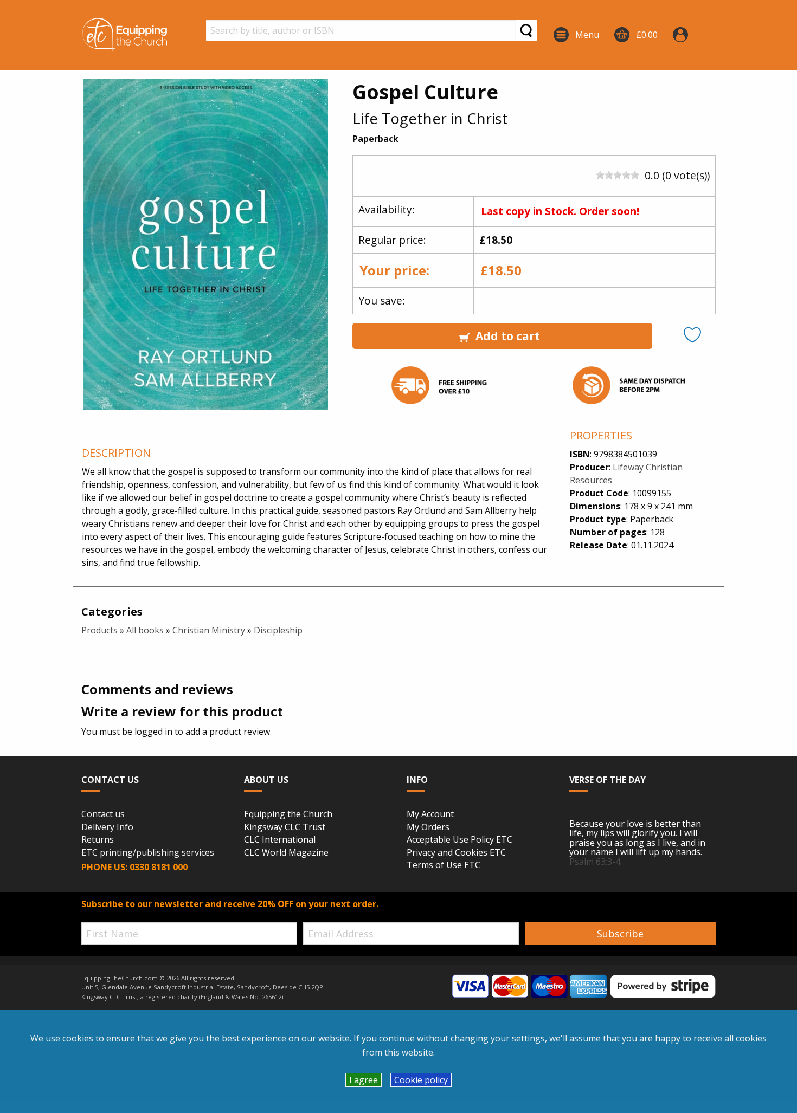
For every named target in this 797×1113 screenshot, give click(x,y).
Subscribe (620, 933)
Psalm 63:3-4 (594, 862)
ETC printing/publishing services (147, 853)
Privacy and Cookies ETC (456, 853)
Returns (97, 840)
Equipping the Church (288, 814)
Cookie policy (421, 1080)
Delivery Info (107, 827)
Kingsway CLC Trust (284, 827)
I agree (363, 1080)
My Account (430, 814)
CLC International (280, 840)
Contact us (103, 814)
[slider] (617, 175)
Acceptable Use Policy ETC (459, 840)
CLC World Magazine (286, 853)
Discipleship (278, 630)
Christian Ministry (208, 630)
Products (99, 630)
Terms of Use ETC (443, 865)
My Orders (428, 827)
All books (145, 630)
